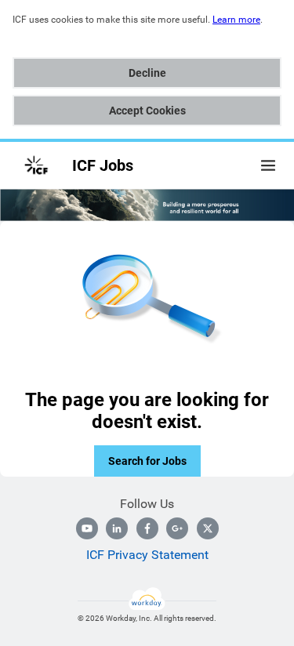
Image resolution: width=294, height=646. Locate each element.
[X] (208, 528)
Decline (147, 73)
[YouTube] (87, 528)
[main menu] (268, 165)
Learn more (236, 19)
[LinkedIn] (117, 528)
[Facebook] (147, 528)
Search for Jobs (147, 461)
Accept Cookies (147, 110)
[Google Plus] (177, 528)
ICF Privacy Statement (147, 554)
